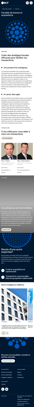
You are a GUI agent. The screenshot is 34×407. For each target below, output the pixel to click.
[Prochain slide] (7, 333)
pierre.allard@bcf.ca (5, 170)
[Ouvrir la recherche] (27, 2)
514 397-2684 (20, 167)
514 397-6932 (4, 167)
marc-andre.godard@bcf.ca (23, 170)
